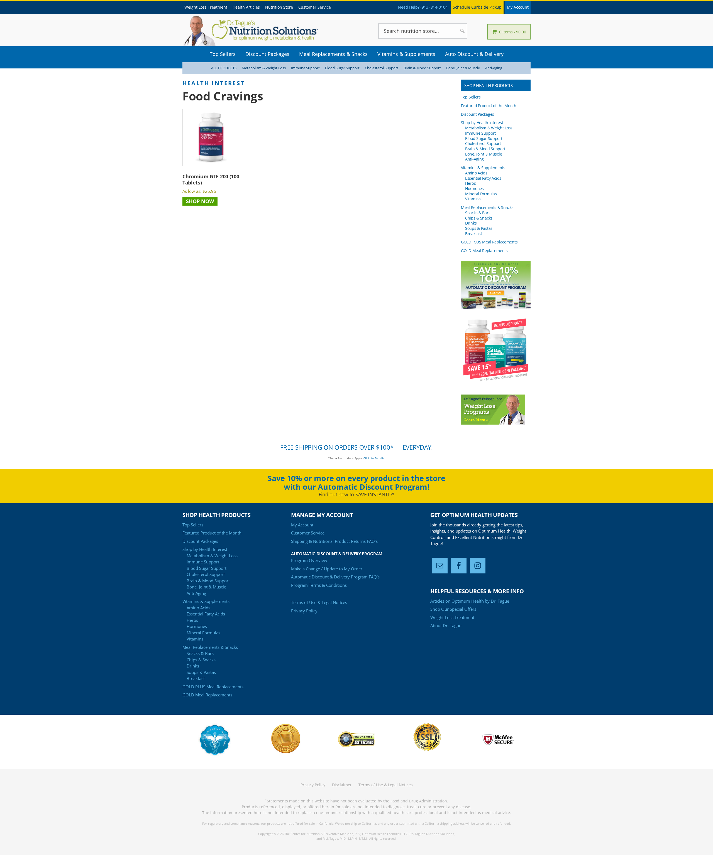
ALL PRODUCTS (223, 68)
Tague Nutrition (259, 30)
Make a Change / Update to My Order (326, 568)
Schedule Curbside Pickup (477, 7)
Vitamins (473, 198)
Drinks (471, 223)
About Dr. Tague (445, 625)
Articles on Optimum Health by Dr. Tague (469, 601)
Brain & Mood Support (422, 68)
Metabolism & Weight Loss (264, 68)
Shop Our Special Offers (453, 609)
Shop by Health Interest (482, 122)
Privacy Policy (304, 610)
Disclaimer (342, 784)
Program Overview (309, 560)
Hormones (474, 188)
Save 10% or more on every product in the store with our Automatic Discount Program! (356, 482)
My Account (518, 7)
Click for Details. (374, 458)
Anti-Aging (493, 68)
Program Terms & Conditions (319, 585)
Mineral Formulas (481, 193)
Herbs (470, 183)
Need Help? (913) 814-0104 (423, 7)
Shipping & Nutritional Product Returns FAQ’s (334, 541)
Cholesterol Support (381, 68)
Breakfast (473, 233)
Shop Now (200, 201)
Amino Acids (476, 173)
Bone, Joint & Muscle (463, 68)
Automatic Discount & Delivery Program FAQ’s (335, 577)
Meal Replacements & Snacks (487, 207)
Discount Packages (477, 114)
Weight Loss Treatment (452, 617)
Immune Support (305, 68)
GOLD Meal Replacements (484, 250)
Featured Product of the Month (488, 105)
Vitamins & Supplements (483, 167)
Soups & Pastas (478, 228)
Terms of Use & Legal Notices (319, 602)
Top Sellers (471, 97)
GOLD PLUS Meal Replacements (489, 242)
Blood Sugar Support (342, 68)
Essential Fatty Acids (483, 178)
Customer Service (307, 533)
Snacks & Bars (477, 212)
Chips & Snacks (478, 218)
